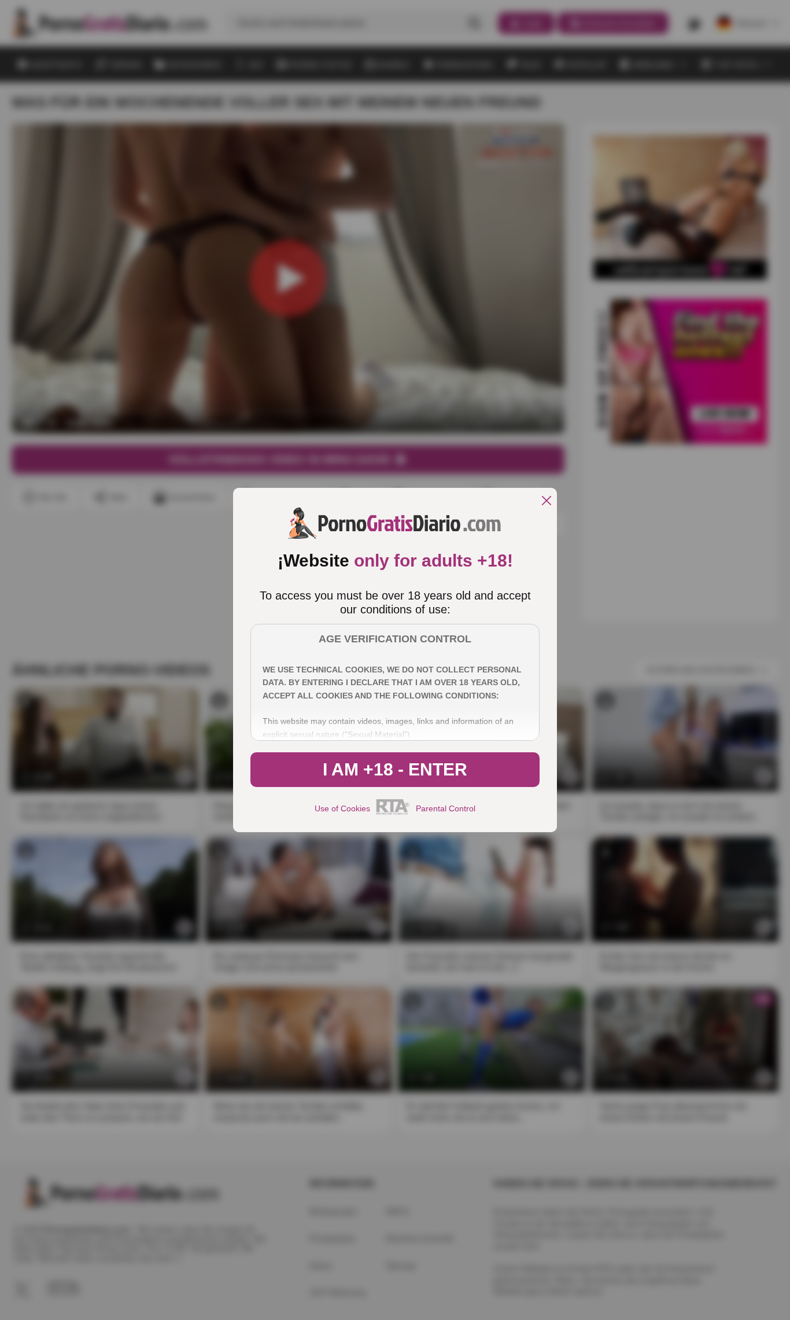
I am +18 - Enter (395, 769)
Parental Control (445, 808)
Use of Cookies (342, 808)
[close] (546, 501)
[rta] (393, 813)
